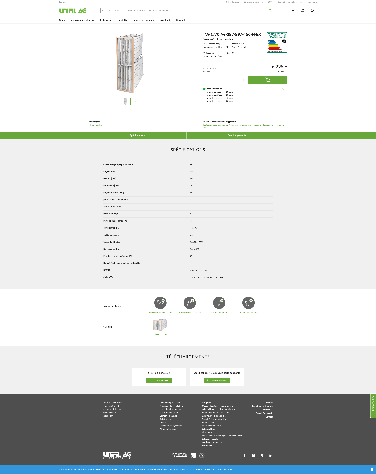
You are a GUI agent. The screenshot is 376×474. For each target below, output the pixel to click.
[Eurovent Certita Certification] (277, 42)
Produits (269, 403)
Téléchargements (237, 135)
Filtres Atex (207, 432)
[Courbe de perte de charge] (136, 101)
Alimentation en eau (169, 429)
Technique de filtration (82, 20)
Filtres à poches (95, 125)
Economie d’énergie (168, 416)
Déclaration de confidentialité (220, 470)
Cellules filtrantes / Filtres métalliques (218, 409)
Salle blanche (165, 419)
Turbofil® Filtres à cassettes (214, 419)
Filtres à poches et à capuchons (215, 413)
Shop (62, 20)
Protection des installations (215, 125)
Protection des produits (263, 125)
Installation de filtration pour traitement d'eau (222, 436)
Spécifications (137, 135)
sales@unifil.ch (110, 416)
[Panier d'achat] (312, 11)
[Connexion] (293, 11)
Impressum (312, 2)
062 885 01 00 (109, 413)
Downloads (165, 20)
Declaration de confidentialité (290, 2)
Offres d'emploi (232, 2)
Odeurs (163, 422)
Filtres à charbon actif (211, 426)
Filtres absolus (208, 422)
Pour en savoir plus (143, 20)
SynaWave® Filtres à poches (214, 416)
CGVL (270, 2)
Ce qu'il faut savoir (264, 413)
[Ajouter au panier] (267, 80)
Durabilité (122, 20)
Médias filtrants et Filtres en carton (217, 406)
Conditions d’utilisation (253, 2)
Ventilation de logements (171, 426)
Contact (180, 20)
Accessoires (207, 446)
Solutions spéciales (210, 439)
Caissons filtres (208, 429)
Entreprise (105, 20)
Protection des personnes (240, 125)
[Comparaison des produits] (302, 11)
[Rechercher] (270, 10)
